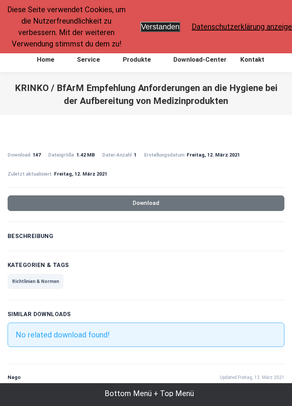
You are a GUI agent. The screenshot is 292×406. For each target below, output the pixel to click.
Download (146, 203)
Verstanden (160, 26)
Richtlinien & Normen (35, 281)
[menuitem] (41, 59)
